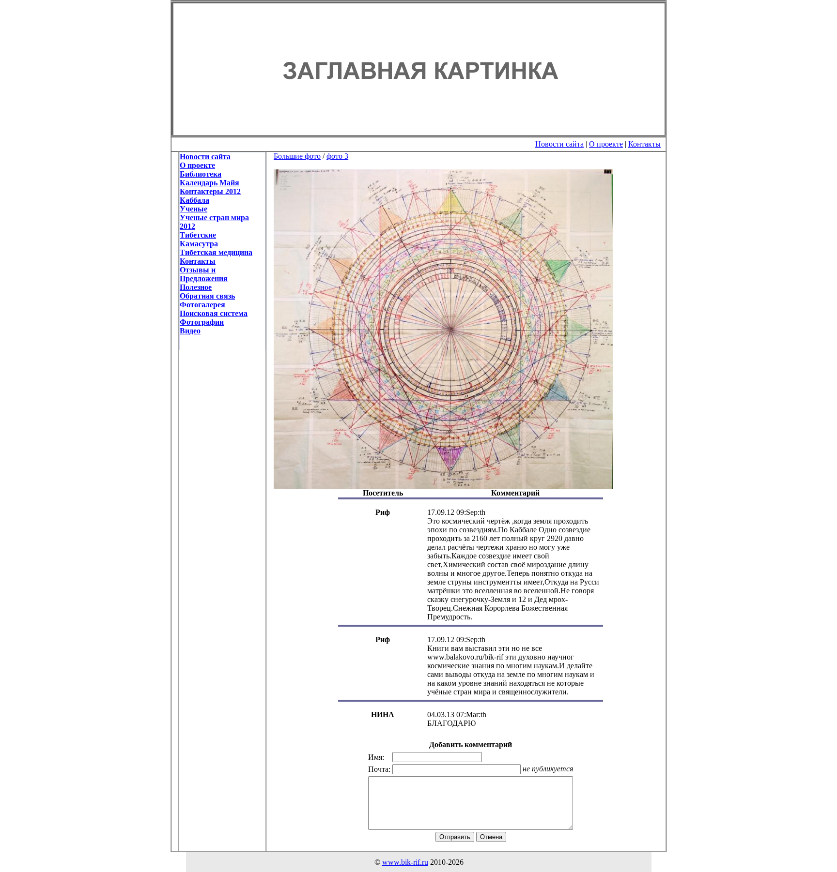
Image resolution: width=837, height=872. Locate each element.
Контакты (644, 144)
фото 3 (337, 156)
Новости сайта (559, 144)
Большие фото (297, 156)
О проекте (606, 144)
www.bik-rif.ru (405, 862)
